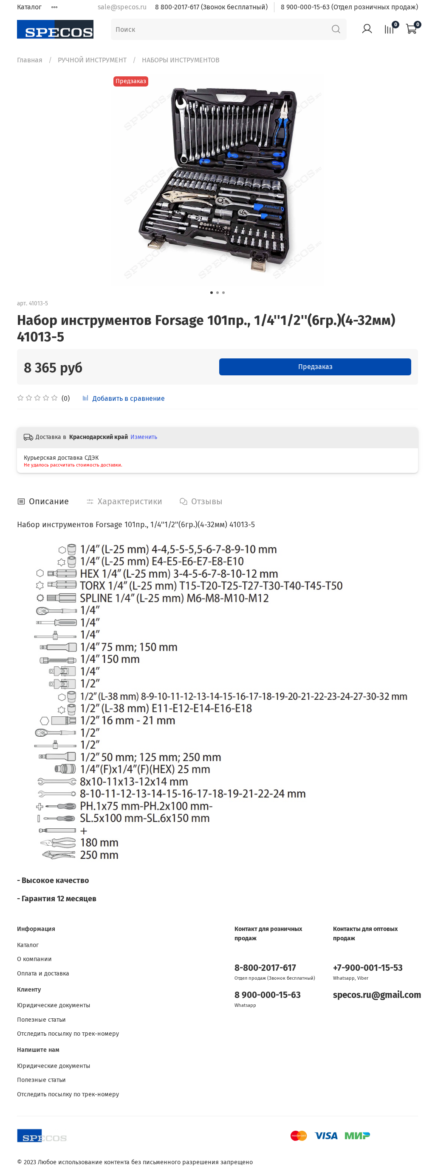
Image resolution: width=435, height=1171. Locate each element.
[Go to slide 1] (211, 292)
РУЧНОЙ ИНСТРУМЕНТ (92, 60)
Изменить (143, 437)
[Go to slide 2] (217, 292)
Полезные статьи (41, 1019)
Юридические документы (53, 1005)
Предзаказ (315, 367)
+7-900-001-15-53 (368, 968)
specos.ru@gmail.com (377, 995)
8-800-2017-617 (265, 968)
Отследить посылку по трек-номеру (68, 1033)
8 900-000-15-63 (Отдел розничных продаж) (349, 7)
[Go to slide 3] (223, 292)
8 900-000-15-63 (267, 995)
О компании (34, 959)
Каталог (29, 7)
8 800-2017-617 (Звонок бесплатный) (211, 7)
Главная (29, 60)
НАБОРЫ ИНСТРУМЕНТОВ (181, 60)
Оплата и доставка (43, 973)
